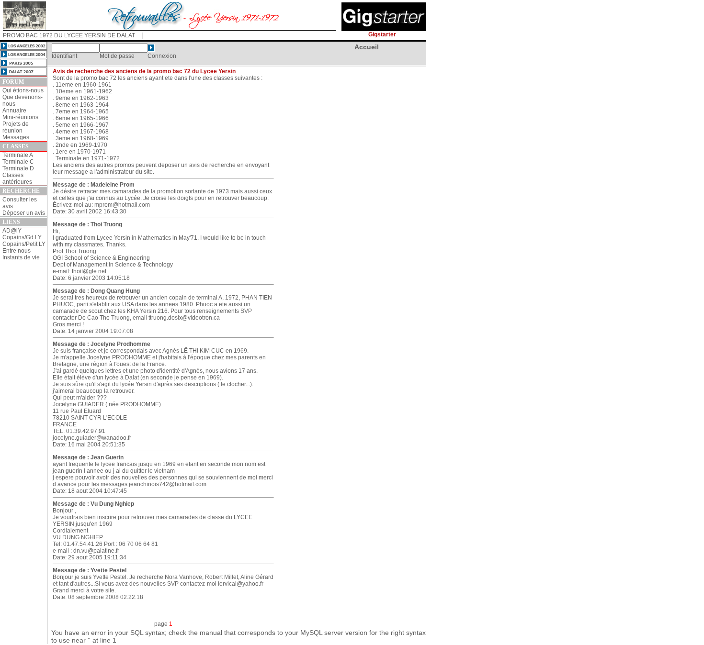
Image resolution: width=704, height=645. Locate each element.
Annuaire (14, 110)
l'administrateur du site (123, 171)
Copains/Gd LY (22, 237)
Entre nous (16, 250)
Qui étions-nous (23, 90)
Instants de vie (21, 257)
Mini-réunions (20, 117)
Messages (15, 137)
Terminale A (17, 155)
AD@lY (12, 230)
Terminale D (18, 168)
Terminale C (18, 161)
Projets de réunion (15, 127)
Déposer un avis (23, 213)
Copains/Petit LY (23, 244)
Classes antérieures (17, 178)
